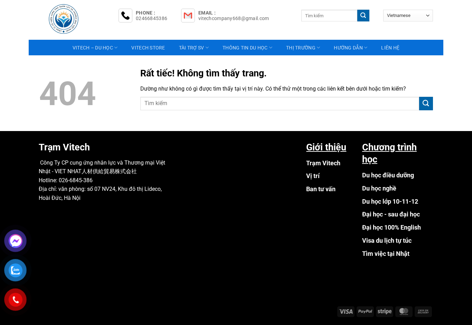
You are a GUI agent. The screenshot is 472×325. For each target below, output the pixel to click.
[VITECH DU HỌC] (73, 19)
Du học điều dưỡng (388, 175)
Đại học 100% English (391, 227)
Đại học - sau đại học (391, 214)
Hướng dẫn (348, 47)
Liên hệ (390, 47)
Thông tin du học (245, 47)
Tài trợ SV (191, 47)
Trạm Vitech (323, 163)
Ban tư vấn (321, 189)
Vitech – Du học (93, 47)
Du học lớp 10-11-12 (390, 201)
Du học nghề (379, 188)
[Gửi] (363, 15)
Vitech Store (148, 47)
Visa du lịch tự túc (387, 240)
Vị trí (313, 175)
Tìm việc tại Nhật (385, 253)
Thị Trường (300, 47)
